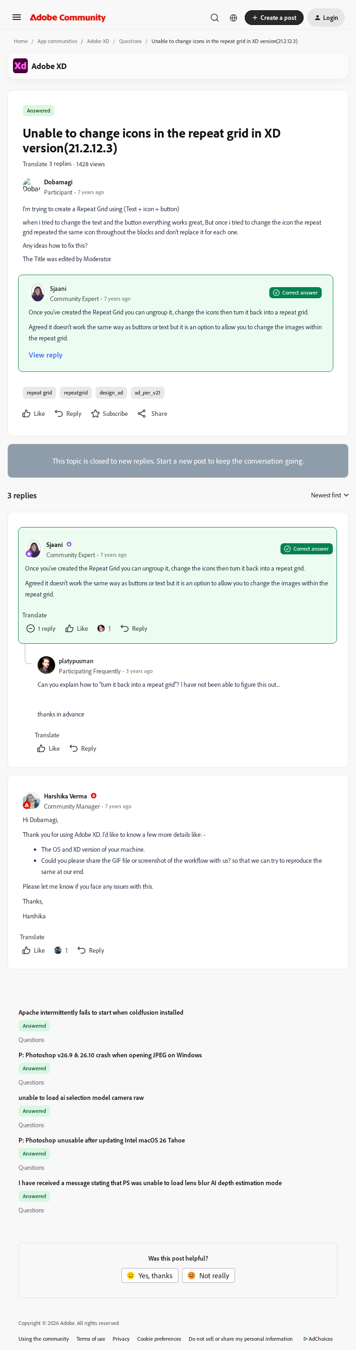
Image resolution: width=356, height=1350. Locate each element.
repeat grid (39, 392)
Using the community (44, 1338)
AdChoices (321, 1338)
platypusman (76, 661)
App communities (57, 41)
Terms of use (90, 1338)
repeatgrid (76, 392)
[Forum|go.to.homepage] (68, 17)
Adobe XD (98, 41)
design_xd (111, 392)
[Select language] (233, 17)
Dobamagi (58, 182)
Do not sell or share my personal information (241, 1338)
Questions (130, 41)
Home (21, 41)
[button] (16, 20)
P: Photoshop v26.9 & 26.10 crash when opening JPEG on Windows (110, 1055)
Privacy (121, 1338)
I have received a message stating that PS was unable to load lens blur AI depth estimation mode (150, 1183)
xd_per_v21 (147, 392)
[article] (177, 585)
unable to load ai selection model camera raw (81, 1097)
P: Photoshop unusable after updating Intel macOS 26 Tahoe (102, 1140)
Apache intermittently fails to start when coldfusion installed (101, 1012)
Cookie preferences (159, 1338)
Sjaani (58, 288)
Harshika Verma (65, 796)
